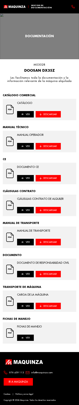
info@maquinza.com (42, 372)
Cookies (7, 394)
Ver (28, 114)
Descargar (50, 114)
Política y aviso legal (24, 394)
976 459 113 (16, 372)
